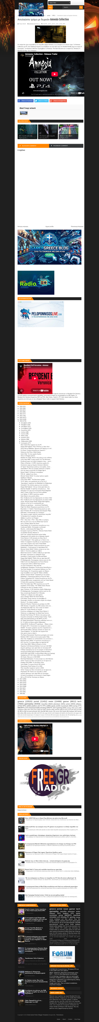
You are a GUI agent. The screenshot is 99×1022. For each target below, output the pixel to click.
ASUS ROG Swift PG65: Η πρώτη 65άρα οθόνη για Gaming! (38, 653)
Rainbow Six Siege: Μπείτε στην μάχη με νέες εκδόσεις (36, 457)
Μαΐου (23, 435)
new (79, 926)
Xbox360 (43, 711)
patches (65, 716)
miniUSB (56, 716)
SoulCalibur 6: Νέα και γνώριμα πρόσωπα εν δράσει (35, 468)
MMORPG (21, 708)
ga (79, 931)
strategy (69, 708)
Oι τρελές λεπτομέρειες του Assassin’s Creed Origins (35, 675)
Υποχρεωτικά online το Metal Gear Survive (33, 563)
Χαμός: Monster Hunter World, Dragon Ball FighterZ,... (36, 501)
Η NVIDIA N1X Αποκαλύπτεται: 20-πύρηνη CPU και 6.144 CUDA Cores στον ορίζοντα (64, 969)
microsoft (70, 709)
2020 (21, 417)
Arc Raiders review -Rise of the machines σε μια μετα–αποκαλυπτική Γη (36, 981)
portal (60, 23)
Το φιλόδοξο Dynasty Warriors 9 (30, 532)
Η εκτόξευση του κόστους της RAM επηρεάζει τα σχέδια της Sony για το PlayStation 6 (36, 992)
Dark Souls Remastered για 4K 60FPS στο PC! (34, 618)
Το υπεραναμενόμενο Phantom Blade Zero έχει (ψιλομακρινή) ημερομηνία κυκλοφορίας (36, 949)
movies (51, 711)
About (64, 1019)
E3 (63, 709)
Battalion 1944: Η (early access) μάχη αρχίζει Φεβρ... (36, 637)
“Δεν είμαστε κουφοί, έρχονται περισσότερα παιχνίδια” (36, 514)
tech (79, 701)
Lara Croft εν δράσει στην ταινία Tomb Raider (33, 543)
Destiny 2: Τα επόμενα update (29, 602)
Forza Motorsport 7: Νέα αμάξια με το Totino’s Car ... (35, 540)
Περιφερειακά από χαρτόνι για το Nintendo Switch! (35, 536)
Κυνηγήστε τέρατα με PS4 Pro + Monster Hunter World (36, 531)
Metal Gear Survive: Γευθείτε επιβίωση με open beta (35, 552)
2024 (21, 410)
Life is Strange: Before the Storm (30, 523)
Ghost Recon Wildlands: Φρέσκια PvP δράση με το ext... (37, 448)
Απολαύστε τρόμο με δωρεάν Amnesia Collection (34, 465)
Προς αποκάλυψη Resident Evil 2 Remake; (33, 593)
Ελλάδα (66, 931)
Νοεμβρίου (24, 424)
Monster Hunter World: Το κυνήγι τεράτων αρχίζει (34, 476)
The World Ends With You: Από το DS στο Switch (34, 607)
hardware (71, 711)
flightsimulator (62, 936)
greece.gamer (76, 921)
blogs (56, 943)
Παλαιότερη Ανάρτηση (77, 226)
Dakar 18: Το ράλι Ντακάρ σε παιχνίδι (31, 609)
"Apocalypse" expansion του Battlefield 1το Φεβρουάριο (36, 483)
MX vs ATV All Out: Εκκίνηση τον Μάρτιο (32, 677)
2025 (21, 408)
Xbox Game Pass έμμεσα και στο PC (31, 445)
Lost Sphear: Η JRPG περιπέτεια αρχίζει (32, 494)
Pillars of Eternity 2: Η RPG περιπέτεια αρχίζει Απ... (35, 463)
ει (74, 943)
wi (73, 943)
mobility (66, 928)
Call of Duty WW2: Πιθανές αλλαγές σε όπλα (33, 644)
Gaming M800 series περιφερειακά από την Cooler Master (37, 580)
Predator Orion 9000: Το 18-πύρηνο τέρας (32, 662)
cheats (37, 715)
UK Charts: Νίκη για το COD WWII (30, 657)
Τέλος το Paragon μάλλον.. (28, 455)
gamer (49, 23)
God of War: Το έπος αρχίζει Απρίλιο (31, 454)
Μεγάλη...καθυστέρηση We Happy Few (32, 529)
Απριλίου (23, 437)
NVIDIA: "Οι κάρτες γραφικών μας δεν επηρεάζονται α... (36, 627)
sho (76, 935)
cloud (76, 929)
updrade (52, 928)
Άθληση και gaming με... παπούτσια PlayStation (34, 505)
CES (19, 715)
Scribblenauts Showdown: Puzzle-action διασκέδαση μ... (36, 567)
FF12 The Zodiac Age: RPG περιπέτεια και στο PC (35, 584)
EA (51, 713)
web (79, 938)
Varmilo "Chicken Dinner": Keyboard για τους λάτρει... (36, 574)
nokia (60, 716)
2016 (21, 680)
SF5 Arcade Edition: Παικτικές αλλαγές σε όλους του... (36, 629)
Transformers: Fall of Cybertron (34, 958)
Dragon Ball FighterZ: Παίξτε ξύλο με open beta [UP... (36, 558)
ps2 (58, 935)
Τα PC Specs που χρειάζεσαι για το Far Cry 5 (34, 481)
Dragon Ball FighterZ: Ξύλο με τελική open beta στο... (36, 487)
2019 (21, 419)
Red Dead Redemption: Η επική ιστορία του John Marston (37, 659)
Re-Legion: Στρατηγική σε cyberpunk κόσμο (33, 554)
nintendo (57, 709)
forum (51, 716)
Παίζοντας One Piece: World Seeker (31, 452)
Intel (79, 715)
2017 (21, 679)
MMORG (57, 928)
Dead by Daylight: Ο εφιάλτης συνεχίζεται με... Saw (35, 489)
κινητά (64, 935)
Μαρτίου (23, 439)
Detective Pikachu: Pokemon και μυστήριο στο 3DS (35, 604)
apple (77, 713)
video (51, 931)
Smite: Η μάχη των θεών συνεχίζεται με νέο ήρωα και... (36, 660)
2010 (21, 691)
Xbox (28, 709)
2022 (21, 413)
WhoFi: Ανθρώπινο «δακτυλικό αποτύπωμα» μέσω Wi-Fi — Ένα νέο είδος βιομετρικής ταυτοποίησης (64, 973)
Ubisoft (19, 716)
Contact (70, 1019)
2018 (21, 421)
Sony (35, 709)
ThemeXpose (59, 1015)
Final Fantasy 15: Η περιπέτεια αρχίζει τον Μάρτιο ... (35, 571)
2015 (21, 682)
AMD (35, 713)
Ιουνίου (23, 434)
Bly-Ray (73, 715)
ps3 (78, 709)
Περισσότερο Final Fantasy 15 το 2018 (31, 666)
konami (76, 933)
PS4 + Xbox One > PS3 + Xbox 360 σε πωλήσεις (35, 520)
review (76, 708)
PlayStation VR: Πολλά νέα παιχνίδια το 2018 (34, 671)
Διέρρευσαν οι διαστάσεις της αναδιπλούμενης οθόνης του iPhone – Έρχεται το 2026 (65, 980)
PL (53, 943)
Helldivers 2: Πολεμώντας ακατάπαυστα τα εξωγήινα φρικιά (35, 972)
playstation (75, 926)
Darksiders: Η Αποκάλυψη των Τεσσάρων (32, 512)
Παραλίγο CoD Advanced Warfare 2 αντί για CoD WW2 (36, 646)
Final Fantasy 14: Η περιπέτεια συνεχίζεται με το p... (35, 525)
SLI (40, 716)
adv (52, 936)
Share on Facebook (27, 100)
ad (54, 943)
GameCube (30, 715)
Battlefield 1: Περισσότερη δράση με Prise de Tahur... (35, 576)
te (70, 943)
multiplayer (21, 709)
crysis (32, 716)
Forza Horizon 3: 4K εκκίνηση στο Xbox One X (34, 538)
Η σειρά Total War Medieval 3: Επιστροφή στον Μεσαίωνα (34, 928)
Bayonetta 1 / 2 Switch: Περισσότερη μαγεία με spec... (36, 509)
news (57, 23)
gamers (71, 919)
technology (75, 928)
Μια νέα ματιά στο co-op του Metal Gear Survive (34, 521)
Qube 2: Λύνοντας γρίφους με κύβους (31, 551)
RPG (64, 23)
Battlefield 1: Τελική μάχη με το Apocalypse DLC (34, 547)
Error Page (77, 1019)
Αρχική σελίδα (50, 226)
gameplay (29, 704)
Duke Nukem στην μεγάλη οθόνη (30, 496)
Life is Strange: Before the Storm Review (32, 596)
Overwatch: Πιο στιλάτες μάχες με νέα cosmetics (34, 485)
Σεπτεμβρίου (25, 428)
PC (51, 708)
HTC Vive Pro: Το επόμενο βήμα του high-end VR (34, 642)
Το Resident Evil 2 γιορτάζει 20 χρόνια (31, 516)
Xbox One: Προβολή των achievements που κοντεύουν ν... (37, 638)
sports (53, 706)
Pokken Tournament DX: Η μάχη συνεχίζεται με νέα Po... (37, 578)
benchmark (45, 716)
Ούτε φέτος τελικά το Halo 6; (29, 633)
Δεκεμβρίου (24, 423)
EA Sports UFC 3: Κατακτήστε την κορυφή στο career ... (36, 626)
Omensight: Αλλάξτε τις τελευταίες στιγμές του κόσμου (36, 600)
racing (75, 706)
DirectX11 (70, 713)
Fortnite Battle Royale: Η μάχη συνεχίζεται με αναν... (36, 545)
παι (67, 935)
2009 (21, 693)
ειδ (73, 929)
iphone (63, 715)
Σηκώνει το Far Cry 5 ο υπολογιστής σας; (32, 503)
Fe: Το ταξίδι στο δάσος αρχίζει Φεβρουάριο (33, 622)
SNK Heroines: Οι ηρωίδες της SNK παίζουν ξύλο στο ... (36, 606)
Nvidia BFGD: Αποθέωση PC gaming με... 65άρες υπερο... (37, 624)
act (50, 936)
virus (72, 943)
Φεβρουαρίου (25, 441)
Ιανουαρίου (24, 443)
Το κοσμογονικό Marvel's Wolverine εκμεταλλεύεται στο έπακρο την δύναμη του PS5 (50, 844)
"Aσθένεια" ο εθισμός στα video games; (32, 595)
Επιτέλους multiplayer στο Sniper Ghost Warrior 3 (34, 611)
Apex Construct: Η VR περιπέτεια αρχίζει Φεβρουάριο (36, 589)
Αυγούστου (24, 430)
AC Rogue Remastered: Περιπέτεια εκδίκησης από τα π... (37, 620)
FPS (44, 706)
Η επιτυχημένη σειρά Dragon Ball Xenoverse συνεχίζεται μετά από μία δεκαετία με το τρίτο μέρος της (36, 919)
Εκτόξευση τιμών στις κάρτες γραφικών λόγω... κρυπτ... (36, 461)
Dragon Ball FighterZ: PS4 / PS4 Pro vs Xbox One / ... (36, 446)
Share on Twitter (43, 100)
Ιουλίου (23, 432)
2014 (21, 684)
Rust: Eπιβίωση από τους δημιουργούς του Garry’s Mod (36, 498)
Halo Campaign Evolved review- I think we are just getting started (44, 895)
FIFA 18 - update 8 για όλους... (29, 474)
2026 (21, 406)
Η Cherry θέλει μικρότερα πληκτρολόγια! (32, 582)
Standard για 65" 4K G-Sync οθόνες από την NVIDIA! (36, 655)
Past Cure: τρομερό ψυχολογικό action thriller (33, 534)
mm (66, 943)
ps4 (63, 919)
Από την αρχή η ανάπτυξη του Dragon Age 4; (33, 470)
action (68, 704)
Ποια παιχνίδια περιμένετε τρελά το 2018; (32, 668)
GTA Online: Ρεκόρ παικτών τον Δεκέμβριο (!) (33, 598)
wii (23, 711)
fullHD (63, 713)
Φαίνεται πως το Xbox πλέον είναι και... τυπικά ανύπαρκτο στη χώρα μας (47, 861)
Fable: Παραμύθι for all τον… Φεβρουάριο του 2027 (33, 1001)
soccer (57, 711)
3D (18, 711)
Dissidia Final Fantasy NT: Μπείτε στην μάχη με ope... (36, 615)
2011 (21, 690)
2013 (21, 686)
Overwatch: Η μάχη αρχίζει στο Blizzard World (34, 556)
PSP (41, 713)
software (48, 709)
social (28, 716)
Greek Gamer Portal (32, 1015)
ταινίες (76, 943)
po (59, 929)
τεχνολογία (64, 706)
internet (79, 711)
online (21, 713)
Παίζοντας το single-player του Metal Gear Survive (35, 613)
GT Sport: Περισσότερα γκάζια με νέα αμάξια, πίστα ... (36, 467)
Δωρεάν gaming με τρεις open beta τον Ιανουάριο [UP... (36, 648)
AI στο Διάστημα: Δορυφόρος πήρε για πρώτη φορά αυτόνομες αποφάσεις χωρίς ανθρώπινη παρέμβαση (64, 976)
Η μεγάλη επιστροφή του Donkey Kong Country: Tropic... (36, 617)
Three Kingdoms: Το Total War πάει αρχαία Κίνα (34, 631)
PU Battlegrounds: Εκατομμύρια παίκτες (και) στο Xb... (36, 560)
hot (24, 715)
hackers (57, 715)
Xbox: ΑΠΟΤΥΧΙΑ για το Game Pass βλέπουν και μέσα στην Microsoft (46, 818)
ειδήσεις (78, 704)
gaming (59, 708)
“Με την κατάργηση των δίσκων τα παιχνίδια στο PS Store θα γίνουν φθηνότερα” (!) (50, 878)
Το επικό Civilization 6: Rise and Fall (31, 565)
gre (60, 943)
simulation (53, 917)
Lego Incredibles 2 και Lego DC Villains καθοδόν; (34, 573)
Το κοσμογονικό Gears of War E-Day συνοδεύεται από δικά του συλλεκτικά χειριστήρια (51, 886)
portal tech (69, 921)
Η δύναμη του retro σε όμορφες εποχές (31, 587)
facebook (61, 931)
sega (46, 713)
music (42, 715)
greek (70, 929)
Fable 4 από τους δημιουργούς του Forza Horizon (34, 562)
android (55, 931)
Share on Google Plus (60, 100)
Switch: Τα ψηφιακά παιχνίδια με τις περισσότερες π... (36, 541)
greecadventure (55, 924)
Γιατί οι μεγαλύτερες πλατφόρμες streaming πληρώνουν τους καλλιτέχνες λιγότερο (50, 835)
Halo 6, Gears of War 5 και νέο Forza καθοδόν (34, 492)
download (32, 708)
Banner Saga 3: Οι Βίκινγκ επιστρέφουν (32, 472)
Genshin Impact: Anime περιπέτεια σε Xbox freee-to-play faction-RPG (35, 909)
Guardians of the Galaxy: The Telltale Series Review (35, 585)
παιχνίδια (45, 23)
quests (57, 938)
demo (23, 716)
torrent (71, 938)
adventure (56, 704)
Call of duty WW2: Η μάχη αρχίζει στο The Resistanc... (36, 459)
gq (58, 943)
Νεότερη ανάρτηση (23, 226)
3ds (67, 926)
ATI (68, 715)
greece (53, 23)
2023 (21, 412)
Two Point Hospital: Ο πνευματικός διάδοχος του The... (36, 569)
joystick (63, 943)
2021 (21, 415)
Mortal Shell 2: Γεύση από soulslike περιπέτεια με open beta (43, 869)
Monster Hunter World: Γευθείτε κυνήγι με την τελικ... (35, 549)
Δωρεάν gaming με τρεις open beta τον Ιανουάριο (34, 673)
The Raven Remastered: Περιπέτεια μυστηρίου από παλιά (37, 635)
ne (67, 943)
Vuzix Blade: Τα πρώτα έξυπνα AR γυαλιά (33, 664)
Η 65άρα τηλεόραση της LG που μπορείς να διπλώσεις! (36, 649)
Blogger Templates (43, 1015)
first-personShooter (32, 711)
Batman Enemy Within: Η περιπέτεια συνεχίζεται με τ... (36, 640)
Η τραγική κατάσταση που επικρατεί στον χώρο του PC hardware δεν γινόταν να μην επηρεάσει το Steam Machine (36, 939)
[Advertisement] (50, 209)
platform (34, 706)
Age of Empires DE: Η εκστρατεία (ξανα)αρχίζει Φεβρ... (36, 510)
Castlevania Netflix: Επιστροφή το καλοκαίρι (33, 527)
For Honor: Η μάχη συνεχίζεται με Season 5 (33, 450)
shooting (43, 708)
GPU (51, 715)
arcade (70, 926)
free (41, 709)
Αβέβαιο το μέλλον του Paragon (29, 518)
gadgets (52, 921)
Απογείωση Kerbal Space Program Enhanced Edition (35, 651)
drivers (36, 716)
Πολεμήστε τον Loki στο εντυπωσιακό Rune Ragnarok (36, 490)
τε (78, 935)
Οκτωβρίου (24, 426)
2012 (21, 688)
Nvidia (64, 711)
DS (47, 715)
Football (57, 713)
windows (29, 713)
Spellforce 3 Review (26, 478)
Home (58, 1019)
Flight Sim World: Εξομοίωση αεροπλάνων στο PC (35, 507)
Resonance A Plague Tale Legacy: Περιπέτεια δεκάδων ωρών (43, 852)
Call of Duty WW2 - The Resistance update (33, 479)
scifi (58, 917)
